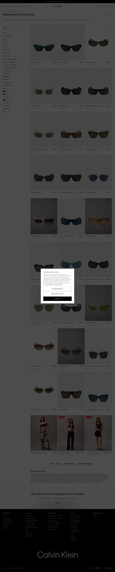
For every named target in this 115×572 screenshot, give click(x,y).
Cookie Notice (48, 284)
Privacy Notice (58, 284)
